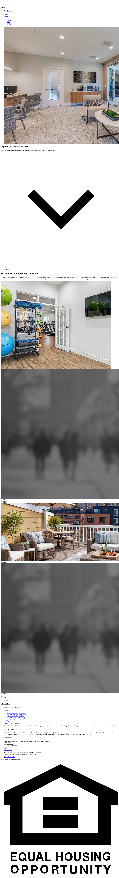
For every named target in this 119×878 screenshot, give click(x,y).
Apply (5, 13)
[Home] (9, 5)
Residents (6, 10)
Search (6, 269)
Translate (6, 16)
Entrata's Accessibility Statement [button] (12, 723)
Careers (6, 14)
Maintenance (10, 11)
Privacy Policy (7, 720)
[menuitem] (61, 11)
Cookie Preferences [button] (9, 721)
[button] (61, 876)
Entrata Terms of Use (9, 757)
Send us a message (8, 750)
